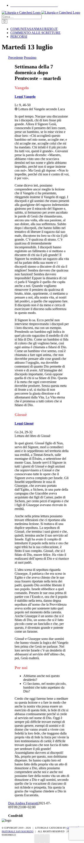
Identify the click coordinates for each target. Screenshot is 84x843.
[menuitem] (34, 5)
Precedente (15, 57)
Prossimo (30, 57)
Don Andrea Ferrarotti (23, 803)
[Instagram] (42, 838)
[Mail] (47, 838)
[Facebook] (36, 838)
